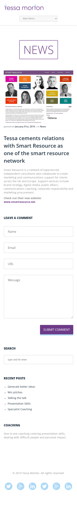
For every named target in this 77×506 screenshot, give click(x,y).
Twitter (8, 484)
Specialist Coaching (20, 409)
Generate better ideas (21, 386)
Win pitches (15, 392)
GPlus (20, 484)
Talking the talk (17, 398)
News (43, 126)
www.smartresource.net (19, 202)
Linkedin (32, 484)
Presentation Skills (19, 403)
